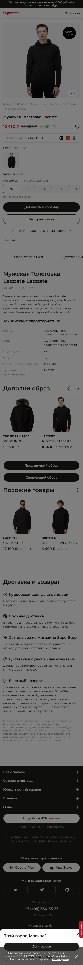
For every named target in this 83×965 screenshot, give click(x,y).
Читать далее (60, 959)
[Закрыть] (78, 934)
